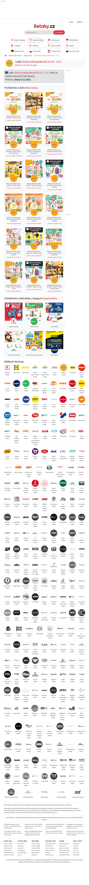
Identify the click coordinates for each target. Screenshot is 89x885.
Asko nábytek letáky (16, 407)
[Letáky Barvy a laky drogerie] (16, 415)
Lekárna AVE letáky (78, 797)
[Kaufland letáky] (14, 314)
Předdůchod (48, 846)
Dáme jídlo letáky (54, 651)
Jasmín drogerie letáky (16, 697)
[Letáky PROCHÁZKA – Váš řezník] (7, 760)
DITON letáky (54, 437)
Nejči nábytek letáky (81, 715)
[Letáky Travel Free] (16, 499)
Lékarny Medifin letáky (63, 572)
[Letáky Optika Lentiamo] (49, 726)
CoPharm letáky (61, 797)
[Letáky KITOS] (7, 565)
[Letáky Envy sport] (81, 565)
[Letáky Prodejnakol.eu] (70, 744)
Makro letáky (17, 390)
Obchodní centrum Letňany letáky (39, 734)
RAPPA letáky (26, 766)
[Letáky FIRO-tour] (26, 674)
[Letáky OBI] (63, 384)
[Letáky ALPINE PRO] (44, 613)
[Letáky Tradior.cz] (7, 499)
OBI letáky (63, 389)
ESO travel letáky (44, 667)
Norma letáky (18, 472)
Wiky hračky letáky (16, 603)
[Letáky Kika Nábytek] (53, 533)
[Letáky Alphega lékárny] (44, 415)
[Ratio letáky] (34, 314)
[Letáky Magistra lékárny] (81, 451)
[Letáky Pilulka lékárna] (26, 565)
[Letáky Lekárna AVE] (78, 792)
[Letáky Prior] (16, 483)
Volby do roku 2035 (9, 855)
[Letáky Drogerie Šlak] (35, 384)
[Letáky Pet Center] (18, 744)
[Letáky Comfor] (7, 399)
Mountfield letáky (16, 523)
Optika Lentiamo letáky (49, 733)
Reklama (55, 818)
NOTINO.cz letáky (18, 732)
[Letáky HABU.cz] (44, 674)
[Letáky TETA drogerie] (53, 384)
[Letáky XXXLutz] (35, 499)
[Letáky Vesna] (63, 533)
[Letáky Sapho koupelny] (53, 483)
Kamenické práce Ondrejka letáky (26, 698)
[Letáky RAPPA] (26, 760)
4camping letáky (82, 603)
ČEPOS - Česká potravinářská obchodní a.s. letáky (35, 440)
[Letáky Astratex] (53, 613)
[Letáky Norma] (18, 467)
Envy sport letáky (81, 571)
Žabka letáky (44, 797)
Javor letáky (26, 458)
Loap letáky (16, 713)
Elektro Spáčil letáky (7, 540)
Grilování (35, 841)
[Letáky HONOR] (72, 674)
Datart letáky (54, 523)
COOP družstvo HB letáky (35, 652)
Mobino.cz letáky (35, 714)
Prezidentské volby (9, 852)
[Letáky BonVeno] (29, 629)
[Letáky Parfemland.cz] (81, 726)
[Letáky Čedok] (44, 645)
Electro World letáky (35, 524)
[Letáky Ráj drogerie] (44, 384)
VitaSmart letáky (82, 782)
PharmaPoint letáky (71, 473)
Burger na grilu (35, 852)
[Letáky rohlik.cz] (44, 760)
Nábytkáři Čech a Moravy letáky (62, 716)
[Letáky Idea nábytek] (44, 399)
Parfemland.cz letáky (81, 732)
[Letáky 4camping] (81, 597)
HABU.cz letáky (44, 680)
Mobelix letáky (44, 539)
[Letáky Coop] (25, 431)
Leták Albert (76, 844)
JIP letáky (73, 373)
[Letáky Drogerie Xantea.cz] (81, 645)
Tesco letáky (54, 374)
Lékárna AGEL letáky (63, 458)
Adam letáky (17, 619)
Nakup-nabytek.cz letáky (72, 604)
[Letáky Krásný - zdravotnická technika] (63, 690)
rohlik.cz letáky (44, 766)
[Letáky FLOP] (7, 451)
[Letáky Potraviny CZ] (7, 483)
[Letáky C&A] (40, 629)
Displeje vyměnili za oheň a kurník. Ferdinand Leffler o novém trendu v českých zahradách (75, 833)
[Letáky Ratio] (26, 384)
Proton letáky (44, 523)
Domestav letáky (17, 571)
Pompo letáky (72, 587)
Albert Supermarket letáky (45, 375)
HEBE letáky (63, 680)
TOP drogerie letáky (81, 490)
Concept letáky (16, 651)
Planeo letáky (81, 523)
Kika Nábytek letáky (53, 540)
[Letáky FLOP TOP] (35, 415)
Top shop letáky (63, 782)
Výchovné (47, 852)
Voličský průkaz (8, 850)
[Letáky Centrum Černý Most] (50, 629)
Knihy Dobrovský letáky (63, 604)
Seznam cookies (70, 818)
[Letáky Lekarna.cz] (44, 565)
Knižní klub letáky (35, 696)
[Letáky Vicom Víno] (72, 776)
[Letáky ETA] (72, 431)
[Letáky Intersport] (63, 415)
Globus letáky (63, 374)
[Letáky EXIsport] (72, 661)
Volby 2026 (8, 841)
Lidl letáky (16, 373)
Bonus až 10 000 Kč (64, 848)
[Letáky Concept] (16, 645)
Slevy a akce (77, 841)
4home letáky (7, 619)
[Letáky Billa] (25, 368)
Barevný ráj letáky (72, 406)
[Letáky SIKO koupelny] (81, 384)
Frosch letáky (35, 680)
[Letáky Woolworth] (26, 499)
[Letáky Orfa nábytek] (60, 726)
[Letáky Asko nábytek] (16, 399)
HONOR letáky (72, 680)
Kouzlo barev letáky (72, 556)
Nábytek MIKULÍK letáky (53, 715)
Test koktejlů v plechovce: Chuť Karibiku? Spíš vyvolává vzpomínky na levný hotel (13, 833)
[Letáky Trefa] (81, 399)
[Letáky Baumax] (7, 517)
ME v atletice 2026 (63, 852)
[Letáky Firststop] (81, 581)
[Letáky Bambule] (53, 581)
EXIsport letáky (72, 667)
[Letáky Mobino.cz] (34, 708)
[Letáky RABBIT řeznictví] (35, 483)
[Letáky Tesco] (54, 368)
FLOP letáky (7, 458)
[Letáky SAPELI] (72, 499)
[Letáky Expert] (16, 533)
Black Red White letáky (81, 620)
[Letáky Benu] (81, 415)
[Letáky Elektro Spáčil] (7, 533)
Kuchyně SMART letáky (72, 697)
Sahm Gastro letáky (82, 767)
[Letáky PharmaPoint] (70, 467)
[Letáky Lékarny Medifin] (63, 565)
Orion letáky (54, 406)
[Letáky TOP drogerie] (81, 483)
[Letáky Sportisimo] (26, 581)
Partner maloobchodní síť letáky (60, 474)
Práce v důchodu (49, 848)
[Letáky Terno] (7, 384)
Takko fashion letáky (35, 588)
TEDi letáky (44, 781)
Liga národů (21, 844)
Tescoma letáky (63, 406)
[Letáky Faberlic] (81, 661)
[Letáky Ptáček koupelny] (26, 483)
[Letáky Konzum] (44, 690)
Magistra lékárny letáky (81, 459)
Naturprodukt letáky (72, 714)
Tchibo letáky (54, 571)
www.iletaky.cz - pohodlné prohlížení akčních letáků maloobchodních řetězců (29, 818)
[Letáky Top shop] (63, 776)
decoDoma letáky (63, 651)
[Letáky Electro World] (35, 517)
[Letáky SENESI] (63, 483)
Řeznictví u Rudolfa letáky (72, 767)
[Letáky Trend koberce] (35, 549)
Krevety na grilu (36, 844)
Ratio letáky (26, 390)
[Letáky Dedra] (45, 431)
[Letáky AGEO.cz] (26, 613)
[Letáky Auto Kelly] (26, 517)
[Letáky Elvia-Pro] (53, 597)
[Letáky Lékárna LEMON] (72, 451)
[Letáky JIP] (72, 368)
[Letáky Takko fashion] (35, 581)
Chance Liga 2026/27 (64, 850)
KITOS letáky (7, 571)
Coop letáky (25, 437)
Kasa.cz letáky (44, 603)
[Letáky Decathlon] (72, 565)
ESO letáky (63, 436)
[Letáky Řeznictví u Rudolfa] (72, 760)
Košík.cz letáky (35, 458)
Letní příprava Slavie (64, 855)
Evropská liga (21, 850)
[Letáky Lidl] (16, 368)
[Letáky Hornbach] (81, 499)
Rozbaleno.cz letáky (54, 766)
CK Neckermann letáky (81, 636)
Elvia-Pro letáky (54, 603)
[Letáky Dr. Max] (26, 415)
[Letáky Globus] (9, 63)
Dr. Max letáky (26, 421)
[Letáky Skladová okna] (16, 776)
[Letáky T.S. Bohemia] (35, 533)
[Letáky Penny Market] (81, 368)
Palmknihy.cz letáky (70, 732)
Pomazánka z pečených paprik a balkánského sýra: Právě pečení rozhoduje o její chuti (74, 826)
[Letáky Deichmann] (7, 581)
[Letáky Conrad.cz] (26, 645)
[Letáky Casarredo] (44, 549)
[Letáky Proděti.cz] (81, 744)
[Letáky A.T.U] (35, 597)
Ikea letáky (7, 695)
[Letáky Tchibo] (53, 565)
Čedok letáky (44, 651)
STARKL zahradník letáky (26, 783)
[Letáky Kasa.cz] (44, 597)
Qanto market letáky (17, 767)
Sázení (61, 841)
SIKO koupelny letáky (81, 391)
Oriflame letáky (39, 473)
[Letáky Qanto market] (17, 760)
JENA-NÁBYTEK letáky (17, 556)
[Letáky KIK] (44, 581)
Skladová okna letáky (16, 782)
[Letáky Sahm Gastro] (81, 760)
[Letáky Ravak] (35, 760)
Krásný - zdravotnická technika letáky (63, 698)
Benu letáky (81, 420)
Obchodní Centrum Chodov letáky (29, 734)
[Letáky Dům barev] (63, 549)
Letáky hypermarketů (14, 56)
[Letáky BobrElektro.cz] (8, 629)
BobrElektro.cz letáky (8, 635)
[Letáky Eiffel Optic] (16, 661)
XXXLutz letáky (35, 505)
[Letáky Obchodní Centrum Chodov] (29, 726)
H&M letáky (16, 586)
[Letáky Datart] (53, 517)
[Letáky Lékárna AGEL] (63, 451)
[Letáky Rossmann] (53, 499)
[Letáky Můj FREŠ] (43, 708)
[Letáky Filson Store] (16, 674)
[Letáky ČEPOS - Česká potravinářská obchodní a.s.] (35, 431)
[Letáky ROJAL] (44, 483)
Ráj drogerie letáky (44, 391)
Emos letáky (26, 667)
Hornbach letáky (82, 505)
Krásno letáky (44, 458)
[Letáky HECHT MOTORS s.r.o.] (35, 565)
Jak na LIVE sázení (63, 844)
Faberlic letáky (81, 667)
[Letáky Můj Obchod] (8, 467)
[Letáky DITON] (54, 431)
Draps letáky (72, 651)
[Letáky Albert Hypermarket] (35, 368)
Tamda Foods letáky (72, 490)
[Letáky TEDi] (44, 776)
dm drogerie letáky (63, 506)
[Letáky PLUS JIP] (81, 467)
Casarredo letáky (44, 555)
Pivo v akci (76, 850)
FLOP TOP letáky (35, 421)
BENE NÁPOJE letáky (7, 422)
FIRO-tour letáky (26, 680)
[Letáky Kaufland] (7, 368)
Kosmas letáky (53, 696)
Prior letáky (16, 488)
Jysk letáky (26, 404)
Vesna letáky (63, 539)
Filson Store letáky (17, 681)
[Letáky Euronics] (72, 517)
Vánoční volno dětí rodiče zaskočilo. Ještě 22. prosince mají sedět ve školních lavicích (34, 826)
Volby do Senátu (8, 844)
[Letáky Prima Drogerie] (60, 744)
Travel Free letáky (16, 505)
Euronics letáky (72, 523)
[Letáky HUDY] (81, 674)
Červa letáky (81, 555)
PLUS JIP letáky (81, 473)
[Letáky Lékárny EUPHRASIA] (81, 690)
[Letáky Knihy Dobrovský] (63, 597)
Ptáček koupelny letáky (26, 490)
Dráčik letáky (63, 587)
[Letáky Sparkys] (7, 597)
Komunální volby (8, 846)
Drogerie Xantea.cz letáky (81, 652)
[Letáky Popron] (39, 744)
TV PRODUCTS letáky (53, 556)
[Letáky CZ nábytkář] (81, 533)
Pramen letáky (49, 750)
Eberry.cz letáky (7, 667)
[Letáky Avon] (63, 613)
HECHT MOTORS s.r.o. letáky (35, 572)
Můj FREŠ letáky (44, 714)
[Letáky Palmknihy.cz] (70, 726)
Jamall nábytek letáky (7, 556)
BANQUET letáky (72, 619)
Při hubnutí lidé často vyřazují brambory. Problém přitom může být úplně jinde (12, 826)
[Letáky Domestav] (16, 565)
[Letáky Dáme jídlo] (53, 645)
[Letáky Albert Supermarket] (45, 368)
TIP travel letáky (54, 782)
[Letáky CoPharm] (61, 792)
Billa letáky (25, 373)
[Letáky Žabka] (44, 792)
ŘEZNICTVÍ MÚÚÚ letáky (63, 767)
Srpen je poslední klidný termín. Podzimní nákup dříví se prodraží (54, 832)
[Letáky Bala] (72, 415)
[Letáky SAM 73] (7, 776)
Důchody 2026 (50, 841)
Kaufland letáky (7, 374)
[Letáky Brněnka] (7, 431)
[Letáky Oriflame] (39, 467)
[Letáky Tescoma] (63, 399)
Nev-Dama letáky (8, 732)
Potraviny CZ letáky (7, 489)
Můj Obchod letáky (7, 473)
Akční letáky (76, 855)
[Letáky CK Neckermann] (81, 629)
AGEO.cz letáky (25, 619)
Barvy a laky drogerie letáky (16, 422)
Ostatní (71, 45)
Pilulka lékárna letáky (26, 572)
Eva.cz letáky (82, 437)
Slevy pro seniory (49, 850)
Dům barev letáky (63, 555)
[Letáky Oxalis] (49, 467)
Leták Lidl (75, 846)
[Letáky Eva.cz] (81, 431)
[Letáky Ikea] (7, 690)
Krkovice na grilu (36, 846)
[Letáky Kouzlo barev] (72, 549)
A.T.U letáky (35, 602)
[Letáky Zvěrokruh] (28, 792)
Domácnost (54, 40)
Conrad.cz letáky (26, 651)
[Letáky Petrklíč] (29, 744)
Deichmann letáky (7, 587)
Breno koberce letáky (72, 540)
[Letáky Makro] (16, 384)
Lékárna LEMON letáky (72, 459)
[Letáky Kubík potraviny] (53, 451)
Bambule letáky (53, 587)
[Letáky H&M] (16, 581)
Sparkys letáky (7, 603)
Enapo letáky (35, 667)
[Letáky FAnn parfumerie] (7, 674)
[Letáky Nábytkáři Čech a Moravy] (62, 708)
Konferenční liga (22, 852)
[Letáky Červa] (81, 549)
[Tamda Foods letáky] (14, 342)
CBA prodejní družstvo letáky (16, 439)
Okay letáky (63, 522)
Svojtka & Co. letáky (35, 782)
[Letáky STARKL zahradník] (26, 776)
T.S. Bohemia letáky (35, 540)
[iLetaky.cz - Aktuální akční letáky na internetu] (5, 56)
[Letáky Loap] (16, 708)
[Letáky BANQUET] (72, 613)
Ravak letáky (35, 766)
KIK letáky (44, 586)
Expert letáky (17, 539)
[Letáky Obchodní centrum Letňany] (39, 726)
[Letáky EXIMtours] (63, 661)
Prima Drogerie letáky (59, 751)
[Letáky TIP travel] (53, 776)
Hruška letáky (17, 458)
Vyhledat (59, 32)
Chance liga (21, 846)
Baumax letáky (7, 523)
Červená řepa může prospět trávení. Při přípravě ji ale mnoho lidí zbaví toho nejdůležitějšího (55, 826)
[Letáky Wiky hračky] (16, 597)
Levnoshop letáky (7, 714)
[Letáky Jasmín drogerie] (16, 690)
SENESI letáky (63, 489)
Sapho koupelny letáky (53, 490)
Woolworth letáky (26, 505)
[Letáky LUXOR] (25, 708)
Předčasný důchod (50, 844)
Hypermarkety (37, 40)
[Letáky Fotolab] (26, 533)
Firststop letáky (81, 587)
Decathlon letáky (72, 571)
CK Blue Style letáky (60, 635)
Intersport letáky (63, 421)
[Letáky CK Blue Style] (60, 629)
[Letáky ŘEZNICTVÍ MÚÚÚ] (63, 760)
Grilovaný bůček (36, 848)
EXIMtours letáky (63, 667)
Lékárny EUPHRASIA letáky (81, 697)
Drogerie (17, 45)
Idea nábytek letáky (44, 407)
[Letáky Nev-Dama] (8, 726)
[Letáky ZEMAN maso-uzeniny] (44, 499)
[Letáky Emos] (26, 661)
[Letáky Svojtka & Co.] (35, 776)
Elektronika (73, 40)
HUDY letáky (81, 680)
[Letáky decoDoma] (63, 645)
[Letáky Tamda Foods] (72, 483)
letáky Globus (31, 88)
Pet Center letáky (18, 750)
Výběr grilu (34, 855)
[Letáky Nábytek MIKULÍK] (53, 708)
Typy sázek (62, 846)
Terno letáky (7, 390)
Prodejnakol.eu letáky (70, 750)
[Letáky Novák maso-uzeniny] (29, 467)
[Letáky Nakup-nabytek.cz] (72, 597)
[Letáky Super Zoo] (26, 597)
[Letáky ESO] (63, 431)
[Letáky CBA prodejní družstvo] (16, 431)
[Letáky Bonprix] (19, 629)
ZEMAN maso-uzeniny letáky (44, 507)
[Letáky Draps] (72, 645)
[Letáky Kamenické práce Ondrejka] (25, 690)
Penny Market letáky (82, 375)
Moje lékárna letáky (54, 422)
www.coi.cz (53, 813)
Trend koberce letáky (35, 556)
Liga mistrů (20, 848)
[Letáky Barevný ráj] (72, 399)
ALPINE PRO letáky (44, 619)
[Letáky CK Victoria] (7, 645)
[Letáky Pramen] (49, 744)
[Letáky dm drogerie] (63, 499)
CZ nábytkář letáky (81, 540)
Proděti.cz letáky (81, 750)
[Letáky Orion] (53, 399)
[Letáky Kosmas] (53, 690)
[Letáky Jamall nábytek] (7, 549)
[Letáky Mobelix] (44, 533)
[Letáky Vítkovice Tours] (11, 792)
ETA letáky (72, 436)
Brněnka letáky (7, 437)
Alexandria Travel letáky (35, 620)
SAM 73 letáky (7, 782)
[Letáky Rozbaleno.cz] (54, 760)
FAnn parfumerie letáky (7, 681)
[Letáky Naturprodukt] (72, 708)
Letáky (71, 22)
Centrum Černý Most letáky (50, 636)
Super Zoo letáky (26, 603)
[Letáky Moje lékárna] (53, 415)
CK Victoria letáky (7, 651)
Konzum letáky (44, 696)
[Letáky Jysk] (26, 399)
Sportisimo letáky (26, 587)
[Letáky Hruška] (16, 451)
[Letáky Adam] (16, 613)
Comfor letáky (7, 406)
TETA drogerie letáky (53, 391)
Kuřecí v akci (76, 852)
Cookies (61, 818)
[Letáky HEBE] (63, 674)
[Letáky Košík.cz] (35, 451)
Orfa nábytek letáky (60, 732)
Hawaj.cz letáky (53, 680)
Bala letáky (72, 420)
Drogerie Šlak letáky (35, 390)
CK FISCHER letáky (70, 635)
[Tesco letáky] (54, 314)
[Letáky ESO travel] (44, 661)
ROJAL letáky (44, 489)
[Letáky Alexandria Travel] (35, 613)
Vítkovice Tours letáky (11, 797)
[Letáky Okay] (63, 517)
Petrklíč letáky (28, 750)
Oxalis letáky (49, 472)
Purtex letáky (26, 555)
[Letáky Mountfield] (16, 517)
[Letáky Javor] (26, 451)
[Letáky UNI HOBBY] (72, 384)
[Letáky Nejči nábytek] (81, 708)
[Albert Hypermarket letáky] (34, 342)
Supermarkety (19, 40)
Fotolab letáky (26, 539)
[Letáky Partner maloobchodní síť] (60, 467)
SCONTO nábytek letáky (35, 407)
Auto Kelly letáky (26, 523)
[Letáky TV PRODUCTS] (53, 549)
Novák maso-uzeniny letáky (29, 474)
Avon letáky (63, 618)
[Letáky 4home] (7, 613)
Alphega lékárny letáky (44, 422)
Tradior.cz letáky (7, 505)
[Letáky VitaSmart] (81, 776)
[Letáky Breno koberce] (72, 533)
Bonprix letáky (19, 635)
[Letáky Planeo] (81, 517)
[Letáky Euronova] (53, 661)
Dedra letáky (45, 437)
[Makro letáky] (54, 342)
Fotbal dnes (22, 841)
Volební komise (8, 848)
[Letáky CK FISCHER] (71, 629)
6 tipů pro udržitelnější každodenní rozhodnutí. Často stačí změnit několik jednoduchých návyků (33, 833)
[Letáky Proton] (44, 517)
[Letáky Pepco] (8, 744)
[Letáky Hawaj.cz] (53, 674)
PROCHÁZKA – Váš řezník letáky (7, 767)
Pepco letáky (8, 749)
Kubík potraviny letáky (54, 459)
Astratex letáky (53, 619)
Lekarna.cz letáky (44, 571)
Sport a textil (56, 45)
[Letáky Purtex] (26, 549)
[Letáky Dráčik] (63, 581)
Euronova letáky (54, 667)
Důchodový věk (49, 855)
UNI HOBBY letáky (72, 390)
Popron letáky (39, 750)
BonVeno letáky (29, 635)
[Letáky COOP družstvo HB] (35, 645)
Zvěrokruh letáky (28, 797)
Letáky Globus (27, 56)
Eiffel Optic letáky (16, 667)
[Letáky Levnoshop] (7, 708)
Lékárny (35, 45)
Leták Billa (75, 848)
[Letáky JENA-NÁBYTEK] (16, 549)
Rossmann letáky (54, 505)
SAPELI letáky (72, 505)
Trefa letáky (81, 404)
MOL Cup (20, 855)
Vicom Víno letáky (72, 782)
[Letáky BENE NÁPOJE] (7, 415)
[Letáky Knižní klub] (35, 690)
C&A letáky (40, 634)
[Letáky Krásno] (44, 451)
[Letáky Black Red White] (81, 613)
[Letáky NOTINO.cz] (18, 726)
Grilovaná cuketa (36, 850)
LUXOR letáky (26, 714)
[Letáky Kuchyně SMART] (72, 690)
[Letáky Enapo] (35, 661)
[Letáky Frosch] (35, 674)
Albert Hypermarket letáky (35, 375)
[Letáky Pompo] (72, 581)
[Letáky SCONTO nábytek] (35, 399)
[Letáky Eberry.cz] (7, 661)
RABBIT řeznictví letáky (35, 490)
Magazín (79, 22)
